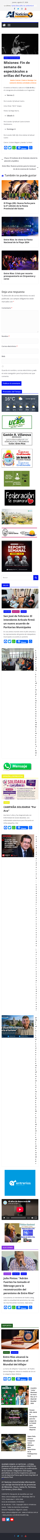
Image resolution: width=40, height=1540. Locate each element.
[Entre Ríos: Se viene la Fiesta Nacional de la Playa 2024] (20, 218)
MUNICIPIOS (16, 611)
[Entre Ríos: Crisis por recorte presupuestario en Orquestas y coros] (20, 252)
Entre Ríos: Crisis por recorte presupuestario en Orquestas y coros (19, 276)
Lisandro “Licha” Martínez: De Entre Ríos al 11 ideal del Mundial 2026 (33, 1395)
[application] (20, 1209)
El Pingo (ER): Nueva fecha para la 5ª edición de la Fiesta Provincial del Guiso (19, 206)
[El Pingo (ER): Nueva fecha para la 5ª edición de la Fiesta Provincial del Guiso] (20, 182)
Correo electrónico (10, 346)
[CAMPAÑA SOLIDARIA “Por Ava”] (20, 781)
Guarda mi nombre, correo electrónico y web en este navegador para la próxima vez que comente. (19, 373)
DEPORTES (6, 1352)
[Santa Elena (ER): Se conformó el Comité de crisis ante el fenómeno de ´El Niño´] (18, 703)
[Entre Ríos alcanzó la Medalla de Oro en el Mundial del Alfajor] (20, 1331)
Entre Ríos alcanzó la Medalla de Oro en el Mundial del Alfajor (15, 1360)
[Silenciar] (32, 1218)
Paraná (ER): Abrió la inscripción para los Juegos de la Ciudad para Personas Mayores (33, 1420)
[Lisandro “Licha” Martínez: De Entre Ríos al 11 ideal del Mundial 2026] (15, 1396)
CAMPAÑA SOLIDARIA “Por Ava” (19, 808)
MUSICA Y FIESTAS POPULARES (12, 58)
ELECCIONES (7, 1274)
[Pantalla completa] (36, 1218)
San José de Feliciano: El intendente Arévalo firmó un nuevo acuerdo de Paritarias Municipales (19, 621)
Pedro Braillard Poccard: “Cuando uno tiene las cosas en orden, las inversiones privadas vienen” (36, 924)
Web (3, 356)
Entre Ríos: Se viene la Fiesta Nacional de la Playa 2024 (18, 241)
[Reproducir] (4, 1218)
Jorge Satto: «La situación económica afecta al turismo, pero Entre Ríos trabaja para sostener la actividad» (36, 1090)
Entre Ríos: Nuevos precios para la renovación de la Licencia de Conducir (19, 167)
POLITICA (23, 611)
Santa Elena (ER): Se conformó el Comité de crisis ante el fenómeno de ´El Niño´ (36, 703)
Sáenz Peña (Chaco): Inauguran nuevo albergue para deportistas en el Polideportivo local (32, 1446)
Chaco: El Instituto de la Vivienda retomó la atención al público (20, 159)
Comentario (7, 308)
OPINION (6, 802)
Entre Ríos (7, 611)
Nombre (6, 336)
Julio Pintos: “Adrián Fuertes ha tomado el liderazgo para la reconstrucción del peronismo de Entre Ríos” (18, 1285)
